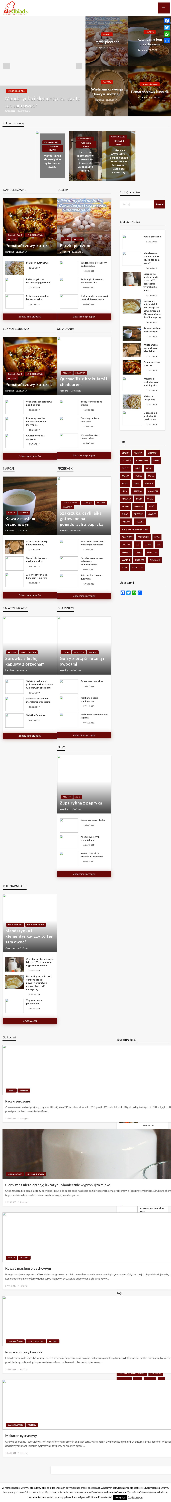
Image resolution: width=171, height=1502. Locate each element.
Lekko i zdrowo (35, 235)
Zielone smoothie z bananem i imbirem (36, 576)
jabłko (138, 476)
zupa (124, 567)
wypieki (126, 560)
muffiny (138, 506)
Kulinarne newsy (53, 148)
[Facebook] (167, 20)
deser (156, 460)
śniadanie (137, 567)
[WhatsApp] (167, 34)
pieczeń (140, 521)
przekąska (143, 537)
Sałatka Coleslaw (36, 715)
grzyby (125, 468)
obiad (125, 514)
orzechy (138, 514)
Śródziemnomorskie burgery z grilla (37, 298)
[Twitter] (167, 27)
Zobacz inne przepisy (30, 316)
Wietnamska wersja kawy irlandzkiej (107, 91)
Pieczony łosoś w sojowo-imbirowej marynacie (36, 421)
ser (137, 544)
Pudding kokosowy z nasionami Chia (92, 281)
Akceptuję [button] (120, 1497)
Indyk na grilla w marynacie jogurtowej (38, 281)
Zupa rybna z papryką (81, 803)
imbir (137, 468)
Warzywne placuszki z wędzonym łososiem (93, 543)
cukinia (138, 453)
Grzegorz (10, 110)
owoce (152, 514)
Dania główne (150, 84)
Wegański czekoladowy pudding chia (94, 264)
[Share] (167, 40)
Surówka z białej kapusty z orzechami (25, 661)
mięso (150, 499)
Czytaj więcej (30, 1020)
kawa (136, 483)
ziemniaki (155, 560)
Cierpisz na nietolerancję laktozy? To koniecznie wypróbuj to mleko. (40, 962)
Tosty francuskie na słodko (91, 403)
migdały (126, 499)
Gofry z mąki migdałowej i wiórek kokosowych (94, 298)
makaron (153, 491)
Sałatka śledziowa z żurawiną (92, 577)
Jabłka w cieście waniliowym (89, 699)
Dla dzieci (79, 652)
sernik (148, 544)
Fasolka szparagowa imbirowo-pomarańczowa (92, 561)
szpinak (126, 552)
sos (159, 544)
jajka (151, 476)
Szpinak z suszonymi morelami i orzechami (38, 700)
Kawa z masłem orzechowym (149, 41)
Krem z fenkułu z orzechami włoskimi (92, 855)
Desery (107, 34)
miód (139, 499)
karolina (142, 50)
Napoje (150, 32)
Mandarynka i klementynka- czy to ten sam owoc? (42, 101)
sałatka (126, 544)
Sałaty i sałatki (28, 652)
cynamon (153, 453)
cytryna (126, 460)
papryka (126, 521)
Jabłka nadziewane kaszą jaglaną (94, 716)
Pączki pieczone (107, 42)
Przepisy (12, 239)
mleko (125, 506)
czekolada (142, 460)
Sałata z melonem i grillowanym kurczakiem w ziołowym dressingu (39, 684)
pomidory (127, 537)
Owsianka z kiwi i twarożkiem (90, 436)
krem (124, 491)
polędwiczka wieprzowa (135, 529)
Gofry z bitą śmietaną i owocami (82, 661)
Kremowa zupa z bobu (93, 820)
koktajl (149, 483)
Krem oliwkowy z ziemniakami (90, 838)
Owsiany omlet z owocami (35, 437)
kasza (125, 483)
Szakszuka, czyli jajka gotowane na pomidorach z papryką (82, 519)
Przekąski (87, 502)
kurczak (137, 491)
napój (152, 506)
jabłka (125, 476)
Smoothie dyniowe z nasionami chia (37, 560)
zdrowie (139, 560)
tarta (138, 552)
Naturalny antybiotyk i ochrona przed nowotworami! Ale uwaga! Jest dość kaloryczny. (119, 161)
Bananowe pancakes (92, 681)
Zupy (77, 797)
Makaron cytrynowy (37, 262)
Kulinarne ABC (16, 91)
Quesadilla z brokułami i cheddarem (83, 381)
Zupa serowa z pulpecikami (34, 1002)
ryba (156, 537)
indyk (149, 468)
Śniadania (80, 373)
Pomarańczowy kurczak (149, 92)
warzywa (152, 552)
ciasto (125, 453)
